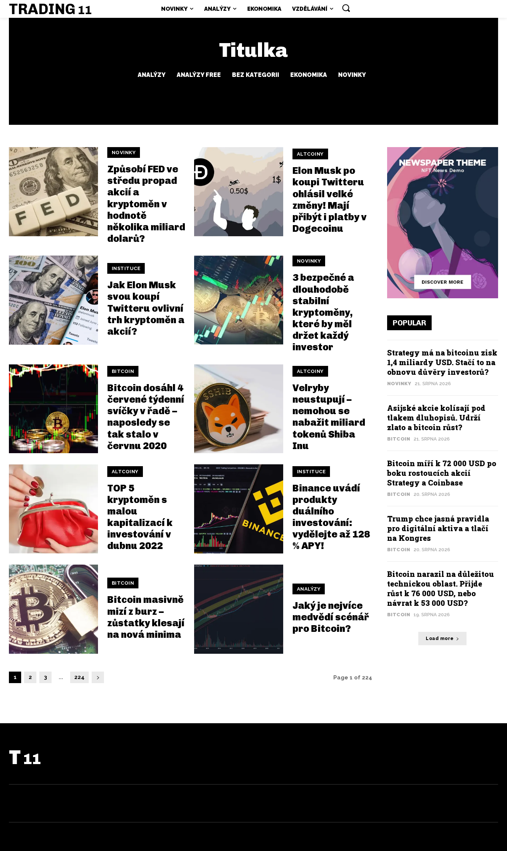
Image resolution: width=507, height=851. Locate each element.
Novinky (352, 74)
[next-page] (98, 677)
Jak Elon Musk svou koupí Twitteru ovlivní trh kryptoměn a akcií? (145, 308)
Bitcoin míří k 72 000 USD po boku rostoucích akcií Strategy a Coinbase (441, 472)
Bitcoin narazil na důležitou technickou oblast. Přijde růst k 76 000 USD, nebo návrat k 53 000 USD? (440, 588)
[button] (345, 7)
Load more (440, 638)
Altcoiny (310, 154)
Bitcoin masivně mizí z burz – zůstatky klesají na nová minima (145, 617)
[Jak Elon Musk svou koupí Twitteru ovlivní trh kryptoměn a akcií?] (53, 300)
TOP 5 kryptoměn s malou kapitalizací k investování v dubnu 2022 (140, 517)
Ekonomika (308, 74)
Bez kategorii (255, 74)
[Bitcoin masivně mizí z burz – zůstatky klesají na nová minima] (53, 609)
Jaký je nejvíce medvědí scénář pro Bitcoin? (330, 617)
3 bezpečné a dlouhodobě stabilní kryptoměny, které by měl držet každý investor (323, 312)
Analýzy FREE (199, 74)
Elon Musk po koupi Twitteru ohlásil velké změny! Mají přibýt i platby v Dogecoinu (329, 199)
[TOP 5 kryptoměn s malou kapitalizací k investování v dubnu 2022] (53, 508)
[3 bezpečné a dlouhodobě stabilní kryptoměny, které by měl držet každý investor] (238, 300)
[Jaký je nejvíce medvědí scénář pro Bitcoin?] (238, 609)
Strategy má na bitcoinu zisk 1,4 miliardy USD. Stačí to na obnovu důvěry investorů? (442, 362)
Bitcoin (123, 371)
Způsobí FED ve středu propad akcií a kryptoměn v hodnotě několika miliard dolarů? (146, 203)
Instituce (126, 268)
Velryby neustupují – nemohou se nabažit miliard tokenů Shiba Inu (328, 417)
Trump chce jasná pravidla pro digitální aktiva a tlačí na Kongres (438, 528)
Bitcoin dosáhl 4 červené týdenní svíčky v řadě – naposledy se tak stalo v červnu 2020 (145, 417)
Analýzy (152, 74)
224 (79, 677)
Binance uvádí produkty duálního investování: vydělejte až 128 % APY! (331, 517)
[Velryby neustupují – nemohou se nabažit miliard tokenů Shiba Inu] (238, 409)
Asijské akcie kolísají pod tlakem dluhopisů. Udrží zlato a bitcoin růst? (436, 417)
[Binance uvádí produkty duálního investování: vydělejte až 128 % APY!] (238, 508)
